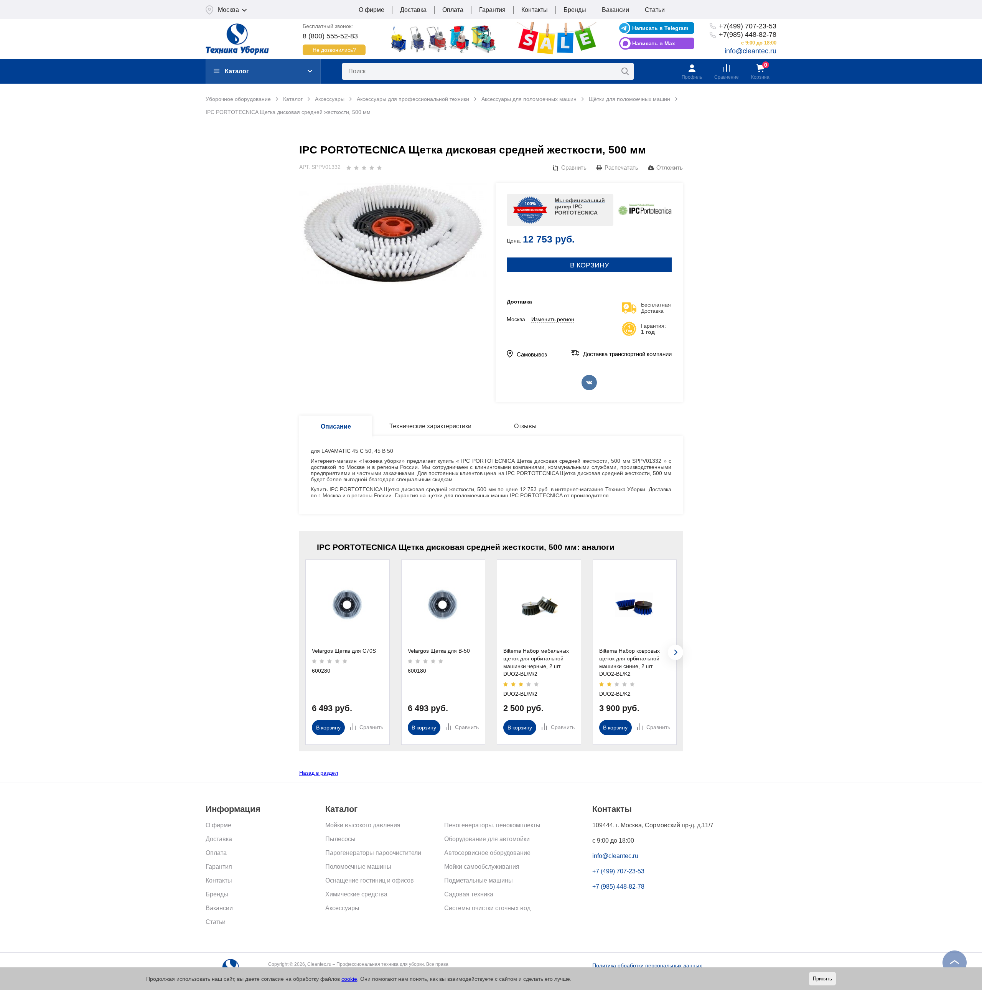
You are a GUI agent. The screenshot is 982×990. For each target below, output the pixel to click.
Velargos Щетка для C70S (344, 651)
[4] (371, 167)
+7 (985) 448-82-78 (618, 886)
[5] (379, 167)
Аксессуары (342, 908)
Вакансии (615, 10)
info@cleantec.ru (750, 51)
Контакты (534, 10)
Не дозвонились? (334, 50)
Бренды (574, 10)
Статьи (655, 10)
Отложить (669, 167)
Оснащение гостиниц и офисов (369, 880)
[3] (364, 167)
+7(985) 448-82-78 (747, 34)
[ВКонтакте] (589, 382)
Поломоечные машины (358, 866)
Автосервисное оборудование (487, 853)
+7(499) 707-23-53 (747, 26)
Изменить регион (552, 319)
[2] (356, 167)
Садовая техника (468, 894)
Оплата (452, 10)
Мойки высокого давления (362, 825)
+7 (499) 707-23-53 (618, 871)
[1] (348, 167)
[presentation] (675, 652)
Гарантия (492, 10)
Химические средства (356, 894)
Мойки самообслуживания (481, 866)
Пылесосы (340, 839)
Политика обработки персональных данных (647, 965)
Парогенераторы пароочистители (373, 853)
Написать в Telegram (660, 28)
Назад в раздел (318, 773)
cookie (349, 979)
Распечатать (621, 167)
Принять (822, 979)
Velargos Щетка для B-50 (439, 651)
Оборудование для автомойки (487, 839)
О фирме (371, 10)
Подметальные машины (478, 880)
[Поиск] (625, 71)
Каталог (237, 71)
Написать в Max (653, 43)
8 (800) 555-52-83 (330, 36)
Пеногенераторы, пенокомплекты (492, 825)
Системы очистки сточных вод (487, 908)
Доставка (413, 10)
